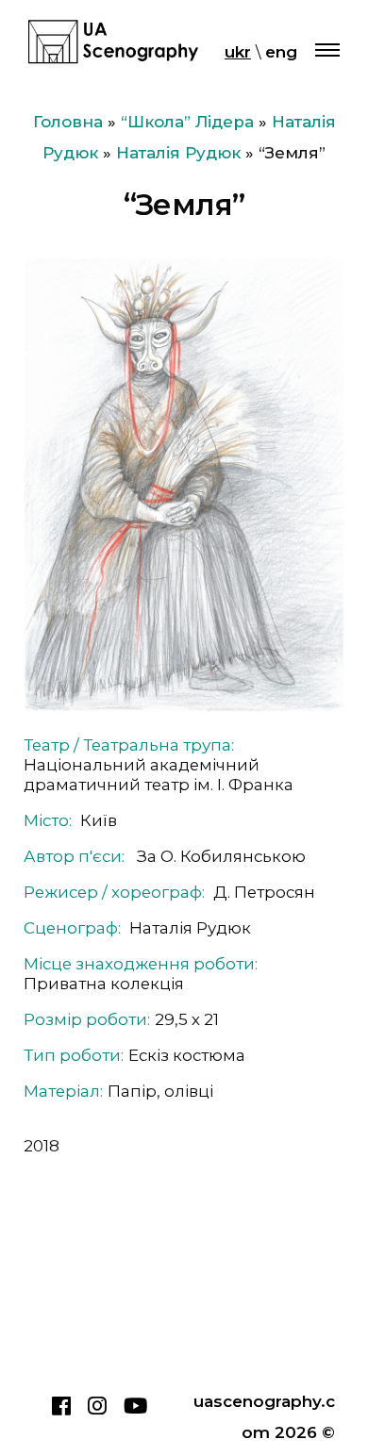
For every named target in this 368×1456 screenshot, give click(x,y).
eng (281, 51)
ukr (238, 51)
